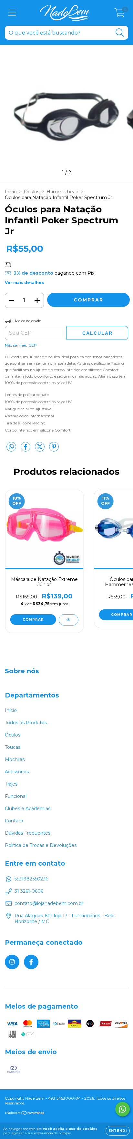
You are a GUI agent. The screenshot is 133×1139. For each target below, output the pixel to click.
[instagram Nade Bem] (12, 962)
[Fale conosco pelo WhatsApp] (122, 1109)
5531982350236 (31, 879)
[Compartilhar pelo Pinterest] (54, 449)
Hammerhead (62, 192)
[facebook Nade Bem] (31, 962)
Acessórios (17, 772)
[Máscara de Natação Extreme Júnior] (68, 619)
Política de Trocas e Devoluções (41, 845)
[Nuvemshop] (25, 1113)
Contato (14, 821)
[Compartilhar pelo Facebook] (26, 449)
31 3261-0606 (29, 891)
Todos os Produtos (26, 723)
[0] (119, 14)
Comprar (33, 619)
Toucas (12, 747)
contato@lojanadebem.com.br (49, 903)
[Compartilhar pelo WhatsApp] (11, 447)
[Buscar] (120, 32)
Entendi (117, 1131)
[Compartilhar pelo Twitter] (40, 449)
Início (11, 192)
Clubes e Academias (27, 808)
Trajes (11, 784)
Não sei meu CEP (21, 345)
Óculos (31, 192)
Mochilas (15, 759)
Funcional (15, 796)
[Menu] (12, 13)
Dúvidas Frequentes (27, 833)
